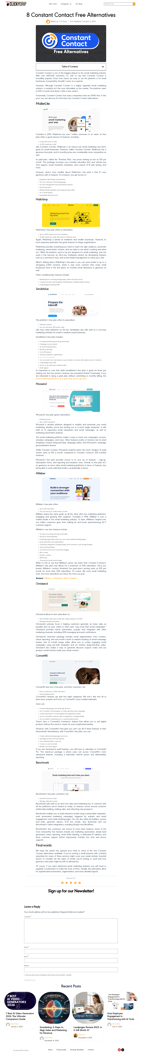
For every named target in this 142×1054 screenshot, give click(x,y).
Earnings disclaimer (77, 1050)
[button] (103, 67)
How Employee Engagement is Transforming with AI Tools (120, 1016)
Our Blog (79, 4)
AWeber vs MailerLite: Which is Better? (60, 578)
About (50, 1050)
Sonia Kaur (15, 1024)
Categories (65, 4)
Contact (91, 1050)
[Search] (134, 4)
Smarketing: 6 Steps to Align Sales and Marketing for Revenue (53, 1030)
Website (26, 966)
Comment (27, 917)
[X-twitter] (122, 1049)
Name (26, 947)
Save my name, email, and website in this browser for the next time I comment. (49, 975)
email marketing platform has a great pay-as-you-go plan (61, 379)
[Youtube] (119, 1049)
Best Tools (53, 4)
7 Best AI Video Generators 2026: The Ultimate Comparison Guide (20, 1016)
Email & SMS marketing (47, 357)
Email (26, 956)
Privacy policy (61, 1050)
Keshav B (81, 1035)
